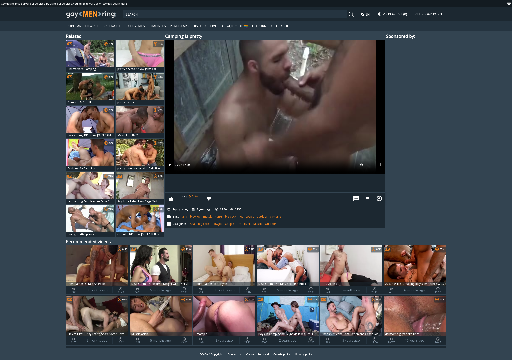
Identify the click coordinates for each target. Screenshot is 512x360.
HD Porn (259, 26)
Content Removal (257, 354)
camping (275, 216)
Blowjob (217, 224)
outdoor (262, 216)
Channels (157, 26)
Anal (192, 224)
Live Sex (216, 26)
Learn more (120, 3)
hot (241, 216)
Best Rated (112, 26)
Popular (74, 26)
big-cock (230, 216)
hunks (219, 216)
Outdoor (270, 224)
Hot (239, 224)
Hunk (247, 224)
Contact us (235, 354)
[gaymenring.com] (91, 14)
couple (250, 216)
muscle (207, 216)
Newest (91, 26)
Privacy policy (304, 354)
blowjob (195, 216)
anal (185, 216)
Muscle (257, 224)
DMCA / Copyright (211, 354)
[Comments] (356, 198)
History (199, 26)
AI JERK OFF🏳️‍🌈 (237, 26)
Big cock (203, 224)
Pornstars (179, 26)
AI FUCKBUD (280, 26)
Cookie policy (282, 354)
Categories (135, 26)
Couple (229, 224)
